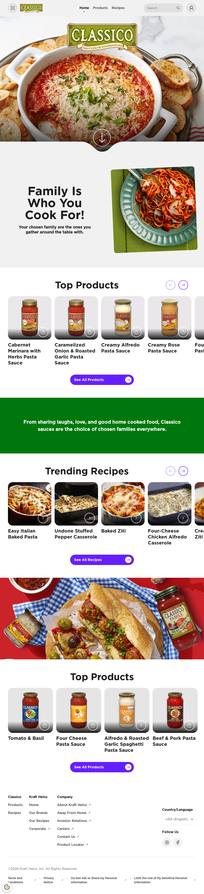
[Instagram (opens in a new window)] (167, 842)
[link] (102, 138)
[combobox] (160, 8)
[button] (13, 8)
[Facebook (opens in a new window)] (177, 842)
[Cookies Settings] (7, 887)
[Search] (178, 8)
